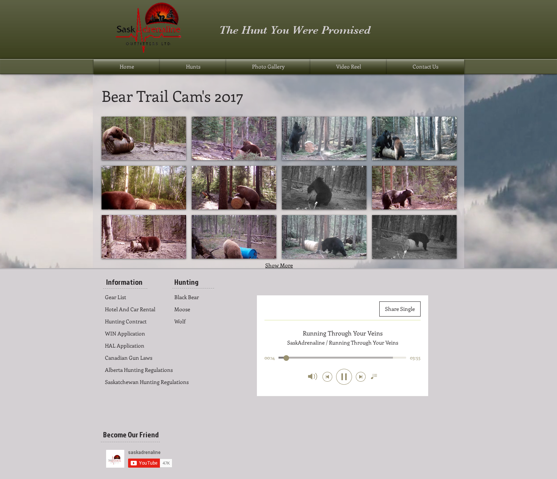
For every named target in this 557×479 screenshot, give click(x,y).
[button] (144, 138)
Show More (279, 265)
